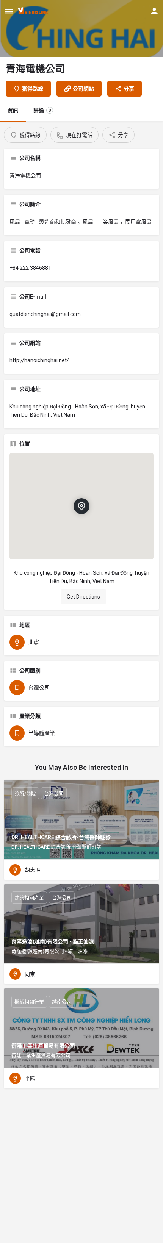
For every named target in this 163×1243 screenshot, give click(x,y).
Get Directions (83, 597)
